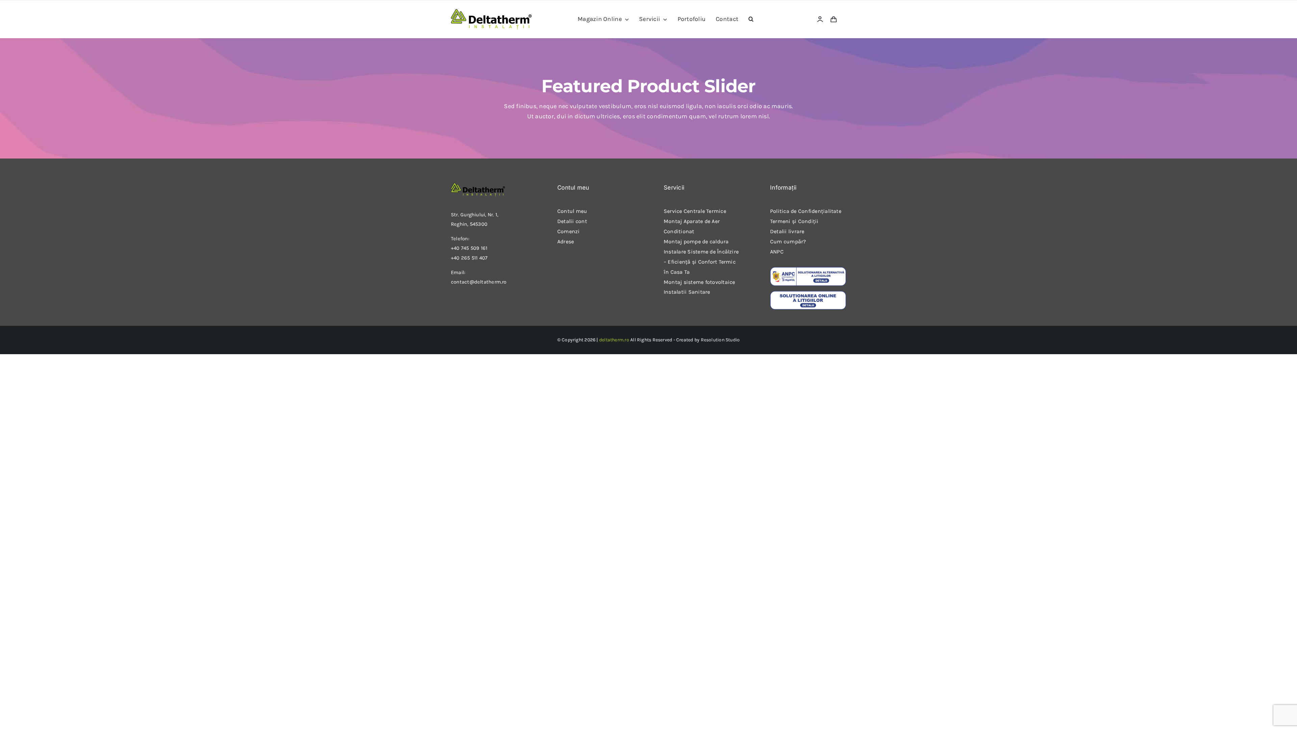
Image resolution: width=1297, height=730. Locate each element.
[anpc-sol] (808, 293)
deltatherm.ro (614, 340)
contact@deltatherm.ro (479, 282)
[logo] (491, 11)
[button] (751, 19)
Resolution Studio (720, 340)
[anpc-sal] (808, 269)
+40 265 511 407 (469, 258)
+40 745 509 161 (469, 248)
